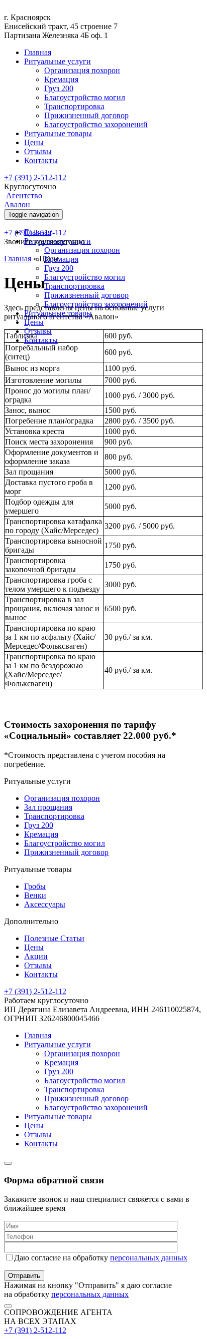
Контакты (41, 160)
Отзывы (38, 151)
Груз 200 (58, 88)
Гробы (35, 886)
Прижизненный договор (86, 115)
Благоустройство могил (84, 97)
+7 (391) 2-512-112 (35, 177)
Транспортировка (74, 106)
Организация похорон (82, 70)
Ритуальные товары (58, 133)
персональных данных (148, 1257)
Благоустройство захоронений (96, 124)
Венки (35, 895)
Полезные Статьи (54, 938)
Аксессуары (44, 904)
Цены (34, 142)
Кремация (61, 79)
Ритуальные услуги (57, 61)
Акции (36, 956)
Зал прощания (48, 807)
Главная (37, 52)
